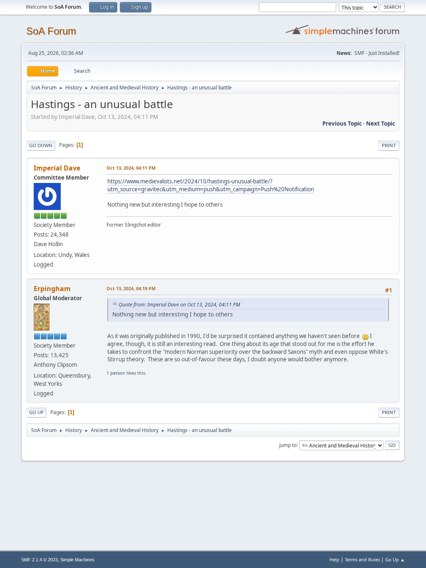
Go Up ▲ (395, 559)
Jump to (288, 444)
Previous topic (342, 123)
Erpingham (52, 288)
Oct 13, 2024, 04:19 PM (131, 288)
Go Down (40, 145)
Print (389, 145)
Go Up (36, 412)
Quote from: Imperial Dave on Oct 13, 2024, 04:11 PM (179, 304)
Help (334, 559)
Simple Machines (77, 559)
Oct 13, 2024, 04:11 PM (131, 168)
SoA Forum (51, 31)
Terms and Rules (362, 559)
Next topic (380, 123)
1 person (115, 373)
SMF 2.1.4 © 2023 (39, 559)
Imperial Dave (57, 168)
